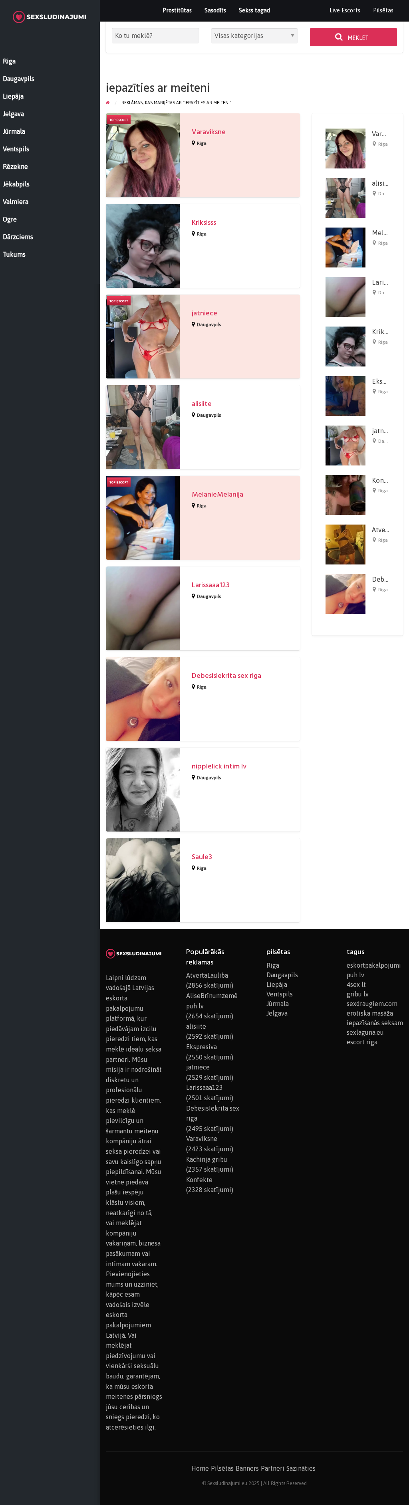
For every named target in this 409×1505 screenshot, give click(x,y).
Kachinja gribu (206, 1159)
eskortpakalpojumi (374, 965)
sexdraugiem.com (372, 1003)
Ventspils (279, 994)
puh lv (355, 975)
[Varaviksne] (345, 148)
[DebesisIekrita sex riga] (345, 594)
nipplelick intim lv (219, 766)
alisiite (202, 404)
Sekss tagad (254, 10)
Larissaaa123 (211, 585)
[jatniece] (345, 445)
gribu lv (358, 994)
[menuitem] (345, 10)
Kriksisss (204, 222)
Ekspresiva (388, 381)
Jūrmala (277, 1003)
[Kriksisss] (345, 346)
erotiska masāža (370, 1013)
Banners (247, 1468)
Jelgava (277, 1013)
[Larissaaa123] (345, 297)
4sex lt (356, 984)
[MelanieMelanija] (345, 247)
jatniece (204, 313)
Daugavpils (209, 324)
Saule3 (202, 857)
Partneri (272, 1468)
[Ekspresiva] (345, 396)
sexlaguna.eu (365, 1032)
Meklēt (357, 38)
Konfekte (385, 480)
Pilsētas (383, 10)
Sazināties (301, 1468)
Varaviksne (209, 132)
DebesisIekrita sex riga (226, 675)
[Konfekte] (345, 495)
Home (200, 1468)
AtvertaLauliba (207, 975)
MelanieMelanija (217, 494)
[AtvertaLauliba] (345, 544)
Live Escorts (345, 10)
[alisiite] (345, 198)
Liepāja (276, 984)
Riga (201, 143)
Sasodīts (215, 10)
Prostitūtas (177, 10)
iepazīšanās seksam (375, 1023)
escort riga (362, 1042)
